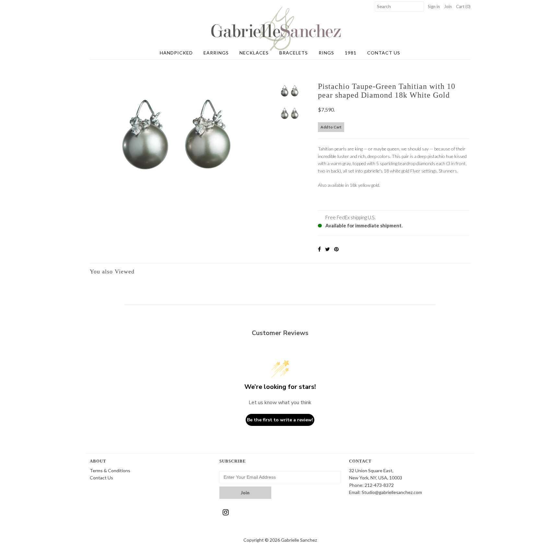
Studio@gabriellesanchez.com (392, 492)
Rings (326, 52)
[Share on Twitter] (327, 249)
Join (448, 6)
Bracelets (293, 52)
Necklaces (254, 52)
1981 (350, 52)
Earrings (216, 52)
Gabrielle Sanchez (299, 540)
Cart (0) (463, 6)
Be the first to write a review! (280, 420)
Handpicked (176, 52)
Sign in (434, 6)
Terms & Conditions (110, 470)
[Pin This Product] (336, 249)
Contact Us (383, 52)
